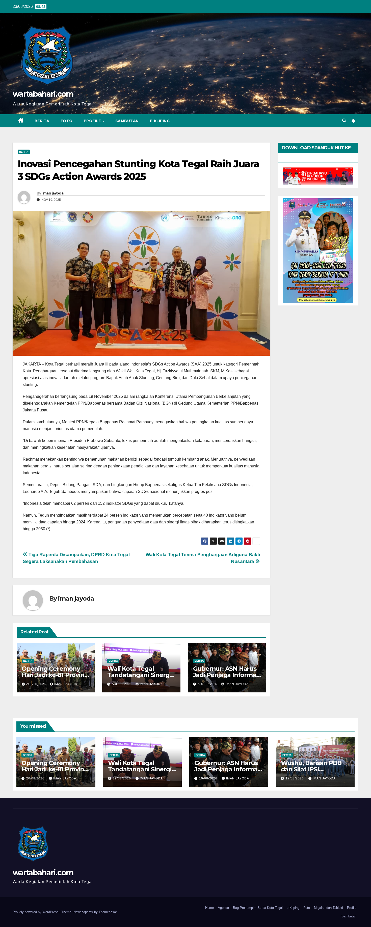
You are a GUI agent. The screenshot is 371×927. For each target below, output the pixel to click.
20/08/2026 (35, 778)
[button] (344, 121)
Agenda (223, 908)
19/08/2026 (122, 778)
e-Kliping (293, 908)
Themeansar (108, 912)
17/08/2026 (295, 778)
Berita (42, 121)
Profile (93, 121)
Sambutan (127, 121)
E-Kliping (160, 121)
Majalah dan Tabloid (328, 908)
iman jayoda (52, 193)
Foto (67, 121)
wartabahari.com (43, 94)
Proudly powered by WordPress (36, 912)
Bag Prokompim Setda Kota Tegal (258, 908)
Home (209, 908)
